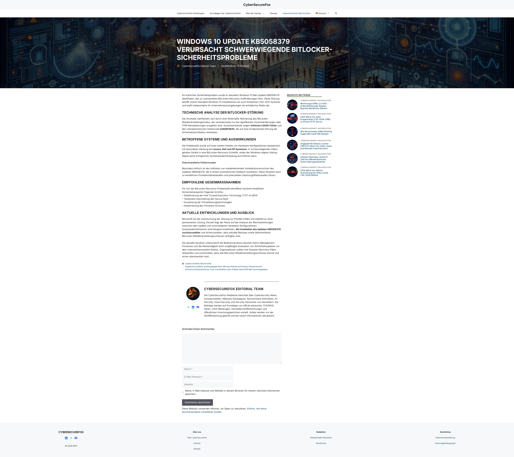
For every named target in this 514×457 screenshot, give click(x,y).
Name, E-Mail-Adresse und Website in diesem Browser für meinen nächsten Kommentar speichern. (232, 392)
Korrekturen (321, 443)
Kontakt (197, 449)
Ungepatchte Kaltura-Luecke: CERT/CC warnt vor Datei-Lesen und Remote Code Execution (316, 146)
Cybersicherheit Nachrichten (296, 13)
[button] (336, 13)
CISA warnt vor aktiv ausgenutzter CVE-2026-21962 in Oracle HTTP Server (315, 119)
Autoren (197, 443)
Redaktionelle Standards (321, 437)
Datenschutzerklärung (445, 437)
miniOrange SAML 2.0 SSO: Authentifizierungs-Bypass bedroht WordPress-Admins (313, 106)
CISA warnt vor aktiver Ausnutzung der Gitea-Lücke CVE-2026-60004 (314, 172)
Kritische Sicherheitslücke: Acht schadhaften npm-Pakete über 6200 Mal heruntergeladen (226, 269)
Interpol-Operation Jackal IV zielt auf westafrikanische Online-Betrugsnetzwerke (314, 159)
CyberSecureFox (257, 5)
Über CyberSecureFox (197, 437)
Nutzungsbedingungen (445, 443)
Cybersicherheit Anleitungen (190, 13)
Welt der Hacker (253, 13)
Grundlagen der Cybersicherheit (225, 13)
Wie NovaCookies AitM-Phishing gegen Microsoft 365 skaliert (316, 132)
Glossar (273, 13)
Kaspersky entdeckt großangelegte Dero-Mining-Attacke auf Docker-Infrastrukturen (223, 266)
